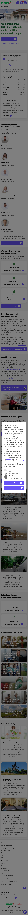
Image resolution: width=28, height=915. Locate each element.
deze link (8, 459)
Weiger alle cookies (14, 488)
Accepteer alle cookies (14, 483)
